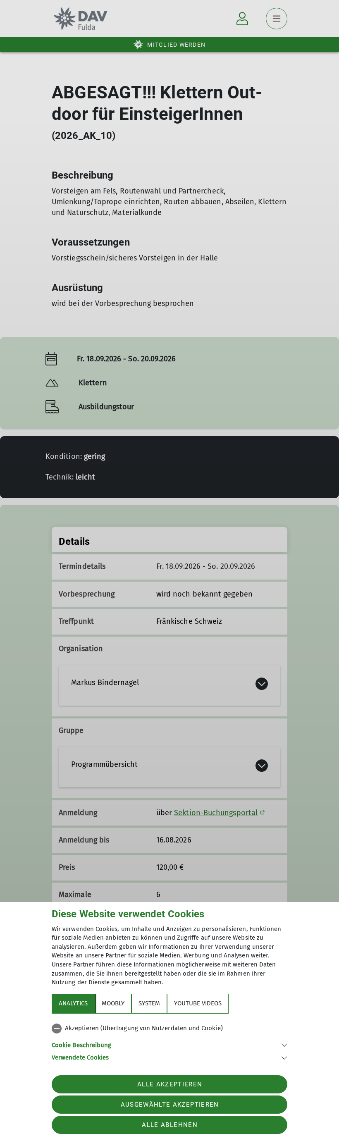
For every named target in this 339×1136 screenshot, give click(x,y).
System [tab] (149, 1003)
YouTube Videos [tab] (198, 1003)
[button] (169, 1044)
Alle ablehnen (169, 1125)
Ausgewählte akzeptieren (170, 1104)
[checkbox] (169, 1028)
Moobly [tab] (113, 1003)
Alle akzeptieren (169, 1084)
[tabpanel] (169, 1041)
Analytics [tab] (73, 1003)
